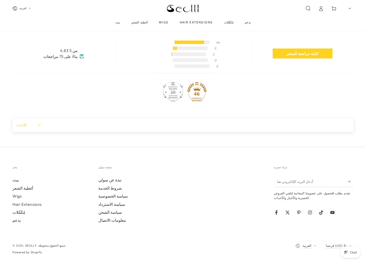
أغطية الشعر (22, 188)
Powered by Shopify (27, 252)
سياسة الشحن (110, 212)
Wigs (17, 196)
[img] (63, 50)
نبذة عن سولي (110, 179)
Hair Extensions (27, 204)
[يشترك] (351, 181)
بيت (15, 179)
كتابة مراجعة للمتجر (302, 53)
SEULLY (31, 245)
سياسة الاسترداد (111, 204)
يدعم (16, 220)
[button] (308, 8)
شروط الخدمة (110, 188)
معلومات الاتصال (112, 220)
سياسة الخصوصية (113, 196)
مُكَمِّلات (18, 212)
